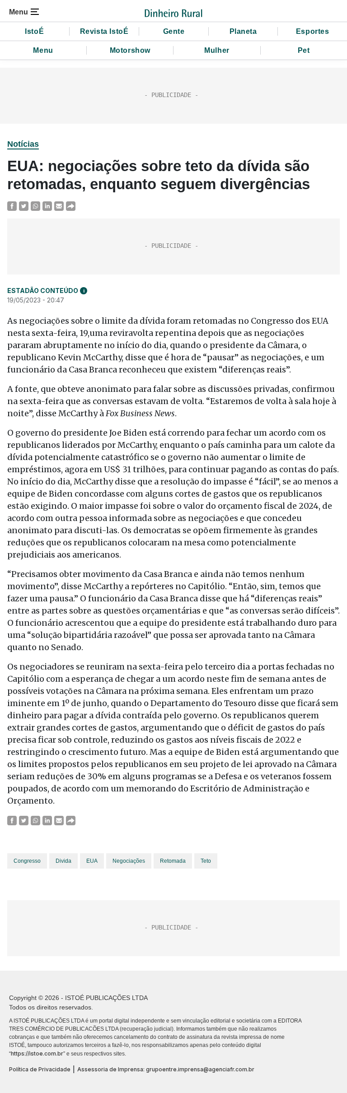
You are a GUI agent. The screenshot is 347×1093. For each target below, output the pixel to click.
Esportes (312, 31)
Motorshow (130, 50)
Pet (304, 50)
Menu (43, 50)
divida (63, 861)
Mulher (217, 50)
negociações (129, 861)
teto (206, 861)
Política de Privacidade (39, 1069)
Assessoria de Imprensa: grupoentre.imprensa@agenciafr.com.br (165, 1069)
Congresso (27, 861)
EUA (92, 861)
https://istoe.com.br (37, 1053)
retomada (173, 861)
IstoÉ (34, 31)
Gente (174, 31)
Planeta (243, 31)
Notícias (23, 144)
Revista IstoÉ (104, 31)
